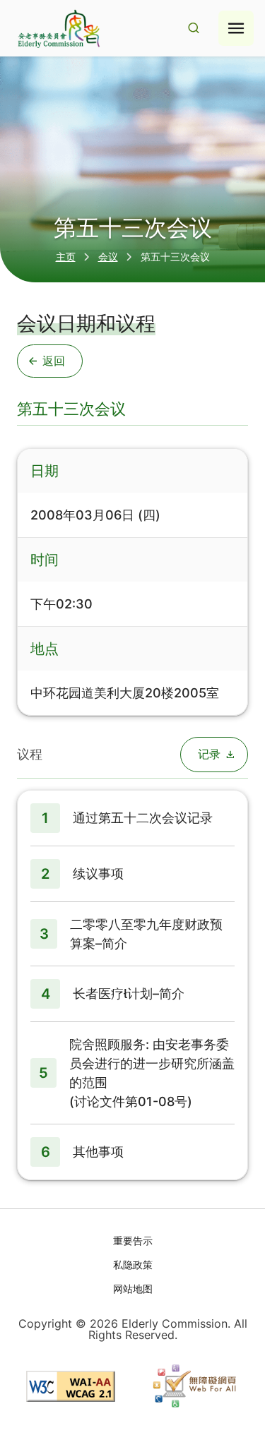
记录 (209, 754)
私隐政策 (133, 1265)
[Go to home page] (57, 28)
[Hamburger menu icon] (236, 28)
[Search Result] (193, 28)
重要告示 (133, 1241)
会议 (108, 257)
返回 (53, 361)
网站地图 (133, 1289)
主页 (66, 257)
